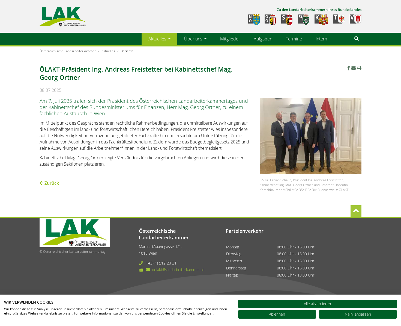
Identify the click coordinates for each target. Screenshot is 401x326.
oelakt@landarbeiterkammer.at (178, 269)
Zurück (51, 183)
